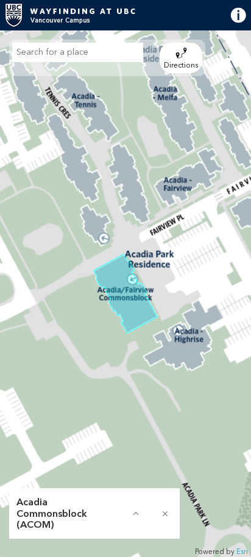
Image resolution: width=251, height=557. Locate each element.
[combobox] (77, 52)
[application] (125, 293)
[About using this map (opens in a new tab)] (226, 15)
